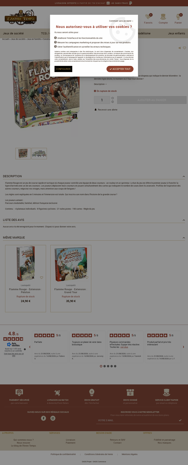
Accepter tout (121, 69)
